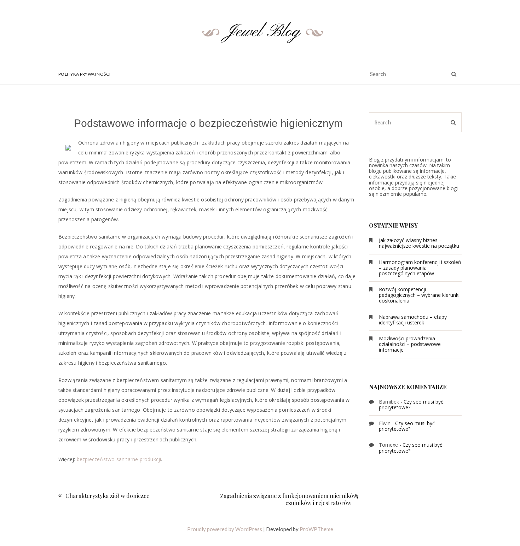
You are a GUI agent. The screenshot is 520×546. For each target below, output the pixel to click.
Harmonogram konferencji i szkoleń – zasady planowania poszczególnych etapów (420, 268)
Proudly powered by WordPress (224, 529)
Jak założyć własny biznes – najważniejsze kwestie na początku (419, 243)
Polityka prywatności (84, 74)
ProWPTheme (316, 529)
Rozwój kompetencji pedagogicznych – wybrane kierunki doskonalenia (419, 295)
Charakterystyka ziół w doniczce (107, 495)
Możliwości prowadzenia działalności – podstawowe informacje (410, 344)
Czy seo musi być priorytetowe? (411, 404)
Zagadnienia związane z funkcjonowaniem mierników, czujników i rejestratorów (289, 499)
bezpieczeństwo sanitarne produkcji (119, 459)
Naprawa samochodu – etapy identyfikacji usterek (413, 319)
